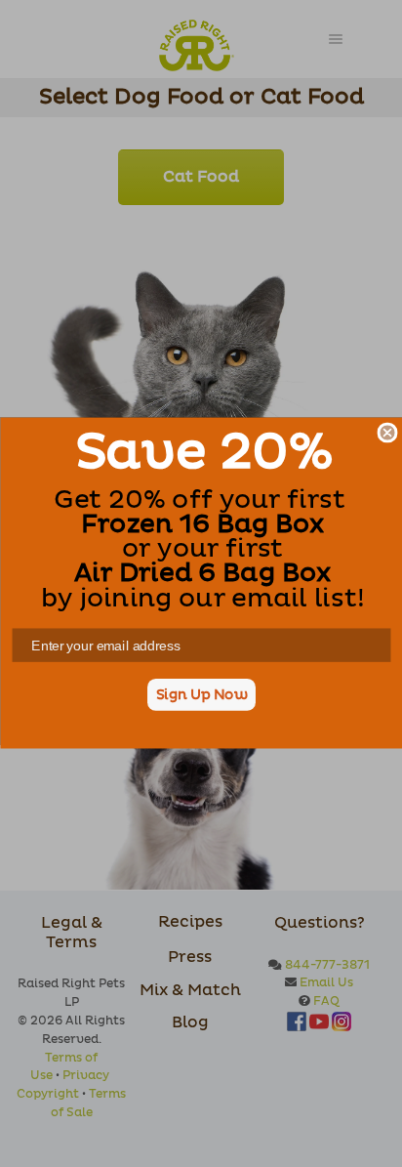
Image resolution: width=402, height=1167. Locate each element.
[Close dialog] (387, 433)
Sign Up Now (201, 695)
